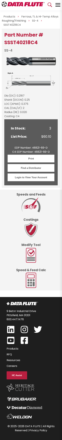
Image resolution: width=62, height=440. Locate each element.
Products (12, 349)
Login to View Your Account (31, 177)
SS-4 (35, 21)
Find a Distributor (31, 168)
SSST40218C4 (12, 25)
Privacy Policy (38, 430)
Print (31, 158)
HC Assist (17, 375)
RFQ (9, 354)
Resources (13, 360)
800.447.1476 (15, 319)
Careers (12, 366)
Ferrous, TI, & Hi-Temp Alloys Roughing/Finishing (30, 19)
